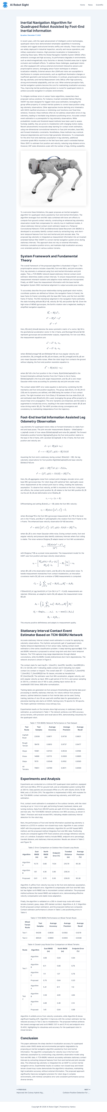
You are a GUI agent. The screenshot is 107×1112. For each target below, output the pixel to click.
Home (82, 5)
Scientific (99, 5)
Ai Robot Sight (19, 4)
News (90, 5)
